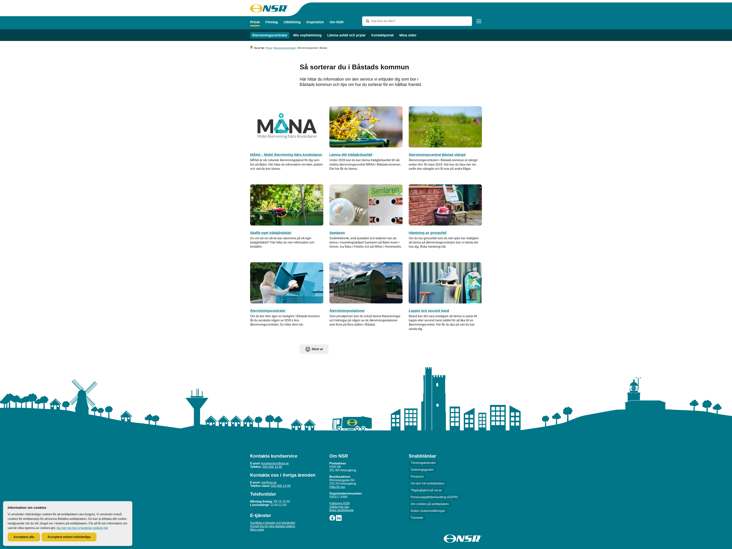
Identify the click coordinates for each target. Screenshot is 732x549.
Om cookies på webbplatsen (430, 504)
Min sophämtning (307, 35)
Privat (255, 22)
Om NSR (337, 22)
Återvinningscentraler (269, 35)
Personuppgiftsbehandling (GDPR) (434, 497)
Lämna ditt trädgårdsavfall (350, 155)
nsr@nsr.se (269, 482)
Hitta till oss (337, 487)
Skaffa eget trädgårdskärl (270, 233)
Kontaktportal (382, 35)
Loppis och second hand (429, 311)
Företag (271, 22)
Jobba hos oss (339, 506)
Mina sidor (408, 35)
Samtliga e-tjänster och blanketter (272, 522)
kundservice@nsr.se (275, 463)
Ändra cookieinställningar (428, 510)
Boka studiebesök (341, 510)
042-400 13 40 (272, 466)
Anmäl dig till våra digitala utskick (272, 526)
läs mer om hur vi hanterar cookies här (82, 528)
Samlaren (337, 233)
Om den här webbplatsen (428, 483)
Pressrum (417, 476)
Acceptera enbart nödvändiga (69, 537)
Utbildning (292, 22)
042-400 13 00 (281, 485)
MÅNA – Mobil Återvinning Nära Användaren (286, 155)
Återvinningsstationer (347, 311)
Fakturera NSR (339, 503)
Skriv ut (317, 349)
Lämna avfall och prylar (346, 35)
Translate (417, 517)
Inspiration (315, 22)
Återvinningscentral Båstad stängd (437, 155)
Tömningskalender (423, 462)
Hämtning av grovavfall (427, 233)
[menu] (479, 21)
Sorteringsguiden (422, 469)
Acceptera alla (24, 537)
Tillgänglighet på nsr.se (426, 490)
